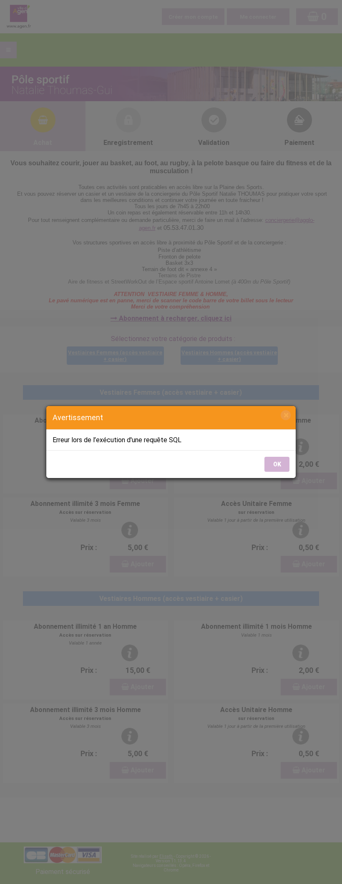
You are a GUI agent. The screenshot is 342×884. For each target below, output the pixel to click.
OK (277, 464)
